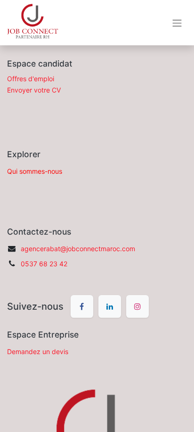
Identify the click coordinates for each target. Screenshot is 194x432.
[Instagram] (137, 306)
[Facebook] (82, 306)
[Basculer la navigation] (177, 22)
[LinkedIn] (109, 306)
